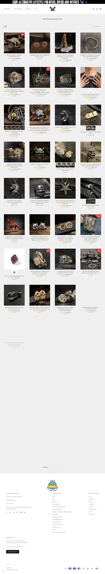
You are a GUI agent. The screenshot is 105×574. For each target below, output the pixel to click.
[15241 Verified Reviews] (52, 491)
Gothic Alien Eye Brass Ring (14, 276)
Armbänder (91, 504)
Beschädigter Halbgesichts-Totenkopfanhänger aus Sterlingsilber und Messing (40, 129)
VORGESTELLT (18, 9)
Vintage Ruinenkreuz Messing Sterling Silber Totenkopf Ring (65, 91)
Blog (53, 499)
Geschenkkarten (93, 509)
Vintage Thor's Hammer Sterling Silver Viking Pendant (65, 450)
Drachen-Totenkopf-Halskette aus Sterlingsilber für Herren (39, 91)
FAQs (53, 496)
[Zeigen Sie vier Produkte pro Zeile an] (5, 26)
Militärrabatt (55, 514)
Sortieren (96, 26)
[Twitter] (10, 512)
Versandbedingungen (57, 509)
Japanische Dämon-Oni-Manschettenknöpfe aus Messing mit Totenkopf (40, 238)
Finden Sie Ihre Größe (57, 524)
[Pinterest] (17, 512)
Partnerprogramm (56, 522)
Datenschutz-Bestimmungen (59, 506)
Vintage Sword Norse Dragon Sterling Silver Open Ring (14, 166)
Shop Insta (91, 514)
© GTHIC (8, 567)
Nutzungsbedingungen (57, 519)
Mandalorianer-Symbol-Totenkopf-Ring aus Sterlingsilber (65, 309)
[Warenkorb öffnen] (100, 9)
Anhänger (91, 499)
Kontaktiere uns (56, 527)
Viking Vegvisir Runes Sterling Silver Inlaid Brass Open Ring (40, 343)
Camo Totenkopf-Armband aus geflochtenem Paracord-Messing (90, 238)
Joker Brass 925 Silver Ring (40, 448)
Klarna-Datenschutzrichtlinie (59, 532)
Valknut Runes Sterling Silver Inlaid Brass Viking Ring (65, 378)
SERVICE (28, 9)
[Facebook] (6, 512)
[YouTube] (20, 512)
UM (35, 9)
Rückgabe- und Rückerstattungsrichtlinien (62, 512)
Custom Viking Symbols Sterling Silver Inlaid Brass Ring (40, 378)
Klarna (53, 529)
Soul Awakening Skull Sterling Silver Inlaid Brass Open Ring (14, 91)
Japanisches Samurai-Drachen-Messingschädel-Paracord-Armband (14, 378)
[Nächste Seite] (59, 465)
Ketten (90, 501)
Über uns (54, 501)
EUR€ (7, 564)
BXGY (90, 512)
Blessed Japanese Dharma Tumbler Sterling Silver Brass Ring (40, 202)
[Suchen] (97, 9)
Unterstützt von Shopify (12, 570)
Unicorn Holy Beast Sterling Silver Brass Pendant (14, 202)
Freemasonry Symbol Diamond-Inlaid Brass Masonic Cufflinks (65, 238)
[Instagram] (13, 512)
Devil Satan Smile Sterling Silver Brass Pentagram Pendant (65, 202)
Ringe (90, 496)
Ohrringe (91, 506)
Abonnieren (12, 551)
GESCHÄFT (7, 9)
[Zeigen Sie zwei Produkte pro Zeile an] (3, 26)
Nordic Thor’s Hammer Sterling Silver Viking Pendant (65, 57)
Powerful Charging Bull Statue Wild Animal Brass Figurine (14, 238)
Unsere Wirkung (56, 504)
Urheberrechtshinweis (57, 517)
